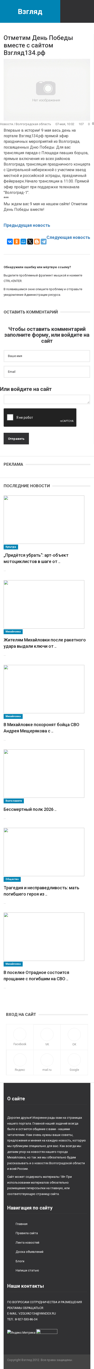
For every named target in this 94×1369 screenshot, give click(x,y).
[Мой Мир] (23, 241)
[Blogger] (37, 241)
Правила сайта (27, 1233)
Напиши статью (27, 1270)
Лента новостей (27, 1242)
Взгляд (30, 11)
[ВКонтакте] (10, 241)
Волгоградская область (33, 124)
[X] (30, 241)
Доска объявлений (29, 1252)
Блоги (20, 1261)
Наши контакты (25, 1286)
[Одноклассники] (17, 241)
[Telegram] (44, 241)
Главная (21, 1224)
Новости (6, 124)
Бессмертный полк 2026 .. (30, 809)
